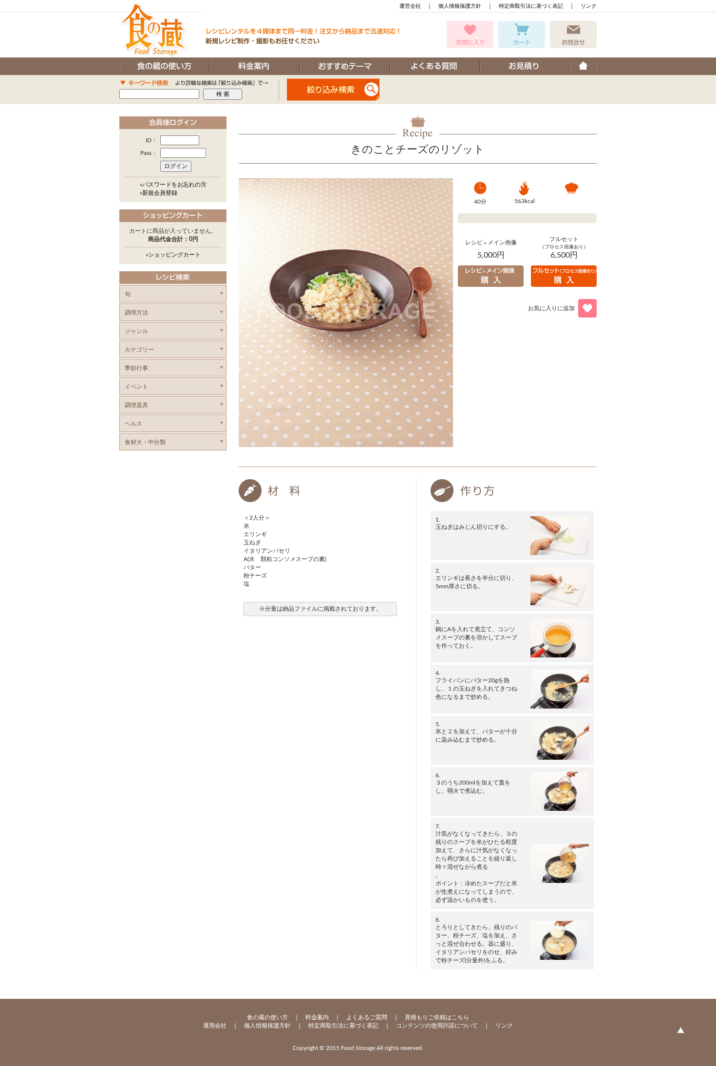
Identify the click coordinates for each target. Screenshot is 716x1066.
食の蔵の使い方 (267, 1017)
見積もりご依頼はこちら (437, 1017)
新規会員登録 (159, 193)
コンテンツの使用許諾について (437, 1026)
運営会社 (410, 6)
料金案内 (317, 1017)
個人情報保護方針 (459, 6)
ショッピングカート (174, 255)
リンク (589, 6)
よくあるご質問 (366, 1017)
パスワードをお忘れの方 (174, 184)
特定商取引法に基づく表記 (531, 6)
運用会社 (214, 1026)
